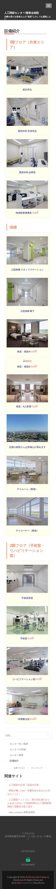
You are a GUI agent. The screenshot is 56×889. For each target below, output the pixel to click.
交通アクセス (19, 768)
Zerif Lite (16, 882)
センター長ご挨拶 (19, 743)
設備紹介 (14, 760)
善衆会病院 (22, 812)
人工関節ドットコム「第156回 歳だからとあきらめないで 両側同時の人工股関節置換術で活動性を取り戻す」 (29, 803)
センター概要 (16, 755)
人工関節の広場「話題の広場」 (25, 784)
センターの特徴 (18, 749)
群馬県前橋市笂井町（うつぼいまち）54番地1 (28, 837)
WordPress (39, 882)
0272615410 (28, 851)
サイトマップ (36, 768)
